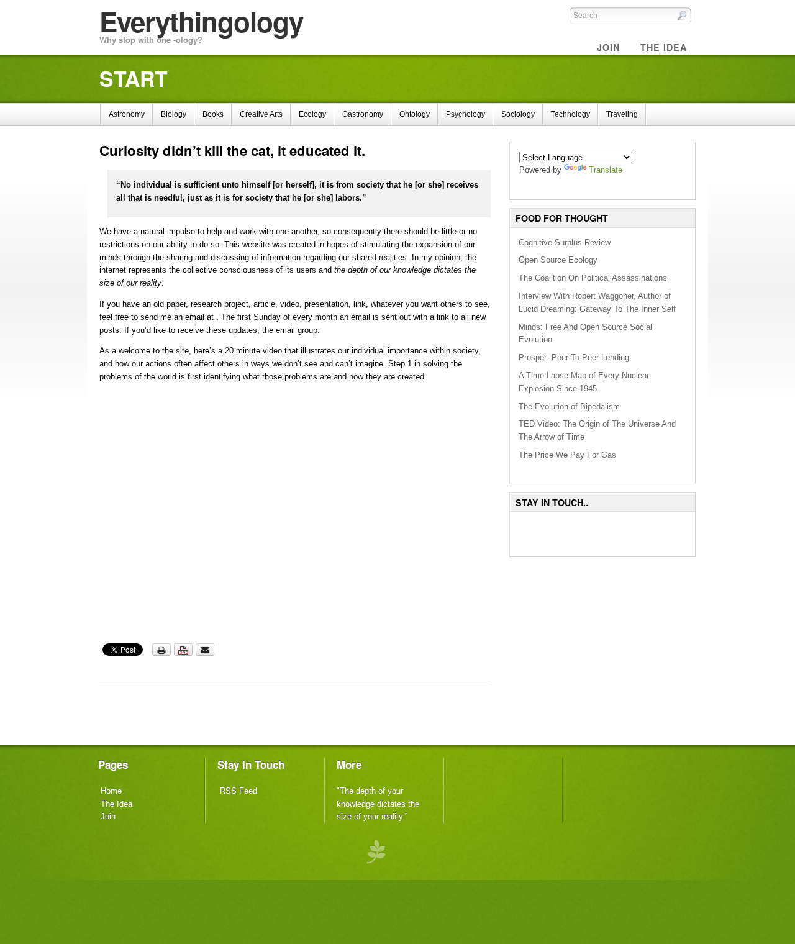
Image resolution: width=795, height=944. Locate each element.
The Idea (116, 804)
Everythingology (201, 21)
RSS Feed (238, 791)
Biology (173, 114)
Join (108, 816)
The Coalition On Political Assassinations (593, 278)
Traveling (622, 114)
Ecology (312, 114)
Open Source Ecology (558, 260)
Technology (570, 114)
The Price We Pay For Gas (567, 455)
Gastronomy (362, 114)
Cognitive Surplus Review (565, 242)
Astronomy (127, 114)
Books (213, 114)
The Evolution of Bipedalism (569, 406)
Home (111, 791)
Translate (605, 170)
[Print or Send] (184, 653)
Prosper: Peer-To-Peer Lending (574, 357)
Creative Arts (261, 114)
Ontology (414, 114)
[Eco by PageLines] (375, 850)
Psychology (465, 114)
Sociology (518, 114)
